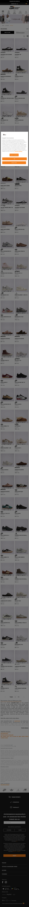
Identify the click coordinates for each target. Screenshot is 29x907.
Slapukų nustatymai (14, 154)
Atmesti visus (14, 162)
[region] (14, 149)
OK (14, 158)
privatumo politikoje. (18, 151)
